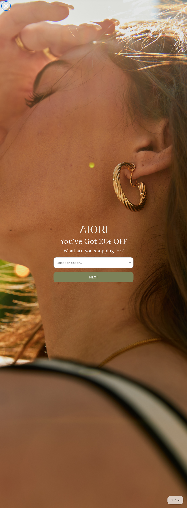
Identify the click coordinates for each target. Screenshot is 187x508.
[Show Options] (130, 262)
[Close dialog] (6, 6)
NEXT (93, 277)
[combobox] (92, 262)
